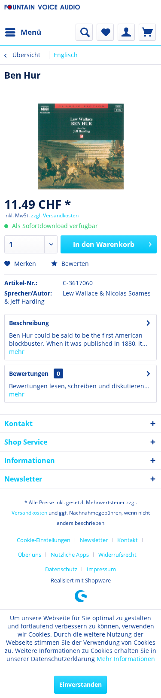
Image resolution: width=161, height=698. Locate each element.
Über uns (29, 554)
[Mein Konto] (126, 32)
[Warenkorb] (147, 32)
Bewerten (74, 263)
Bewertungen (29, 373)
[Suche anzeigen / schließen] (84, 32)
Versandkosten (29, 512)
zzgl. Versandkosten (55, 215)
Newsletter (94, 540)
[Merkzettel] (105, 32)
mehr (16, 351)
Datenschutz (61, 569)
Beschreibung (29, 323)
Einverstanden (80, 684)
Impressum (101, 569)
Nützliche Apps (70, 554)
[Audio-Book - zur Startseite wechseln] (42, 11)
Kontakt (127, 540)
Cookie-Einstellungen (43, 540)
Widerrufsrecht (117, 554)
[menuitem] (23, 32)
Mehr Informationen (126, 659)
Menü (31, 32)
